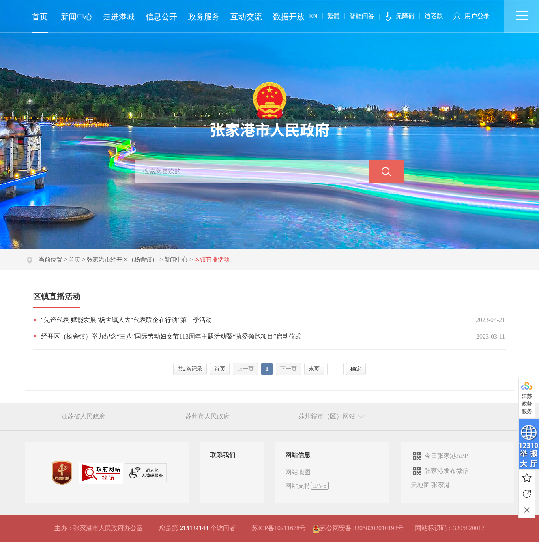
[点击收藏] (526, 477)
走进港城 (119, 16)
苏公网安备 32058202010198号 (362, 528)
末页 (314, 369)
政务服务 (204, 16)
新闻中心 (76, 16)
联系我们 (223, 455)
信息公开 (161, 16)
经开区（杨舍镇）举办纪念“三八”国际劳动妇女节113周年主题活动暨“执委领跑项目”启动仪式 (171, 336)
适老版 (433, 15)
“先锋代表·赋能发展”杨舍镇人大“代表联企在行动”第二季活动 (126, 319)
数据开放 (289, 16)
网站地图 (298, 472)
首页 (40, 16)
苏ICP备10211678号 (279, 528)
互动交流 (246, 16)
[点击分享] (526, 494)
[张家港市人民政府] (270, 108)
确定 (355, 369)
